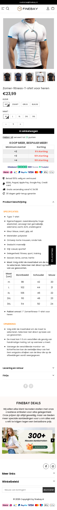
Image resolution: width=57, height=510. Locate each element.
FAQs (6, 375)
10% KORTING (52, 255)
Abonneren (48, 489)
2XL (26, 116)
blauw (35, 104)
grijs (25, 104)
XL (19, 116)
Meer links (8, 474)
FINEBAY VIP (8, 137)
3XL (33, 116)
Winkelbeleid (10, 482)
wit (6, 104)
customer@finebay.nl (29, 2)
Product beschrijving (14, 202)
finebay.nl (39, 499)
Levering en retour (13, 368)
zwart (15, 104)
